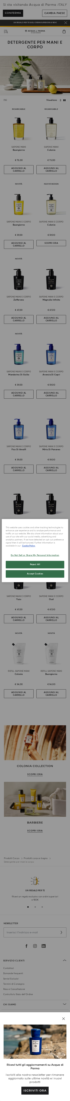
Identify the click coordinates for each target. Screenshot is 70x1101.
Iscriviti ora (35, 1090)
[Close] (63, 1019)
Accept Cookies (35, 573)
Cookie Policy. (28, 546)
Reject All (35, 564)
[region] (35, 550)
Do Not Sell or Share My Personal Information (35, 555)
